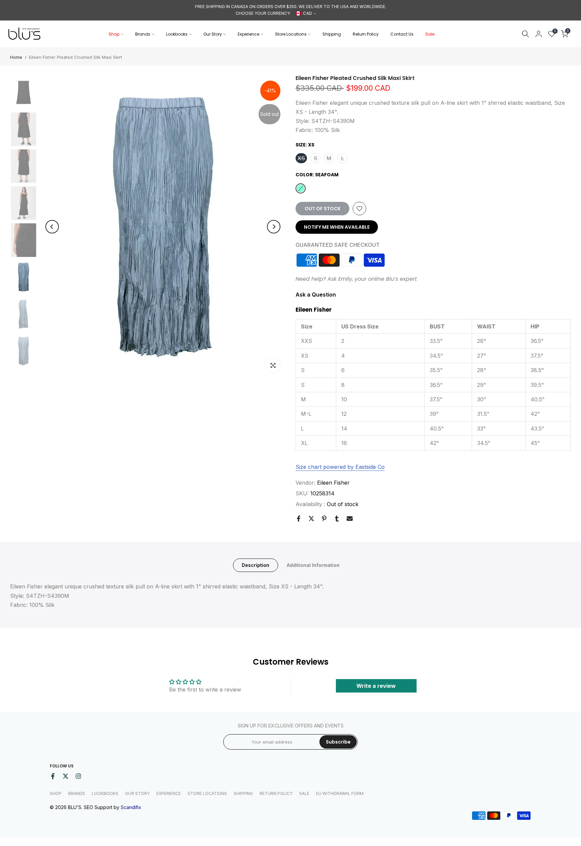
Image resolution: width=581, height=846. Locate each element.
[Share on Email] (350, 519)
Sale (429, 34)
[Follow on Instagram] (78, 776)
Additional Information (313, 565)
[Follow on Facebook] (53, 776)
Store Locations (291, 34)
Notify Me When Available (337, 227)
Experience (248, 34)
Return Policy (366, 34)
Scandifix (131, 807)
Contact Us (402, 34)
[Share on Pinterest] (324, 519)
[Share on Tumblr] (337, 519)
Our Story (212, 34)
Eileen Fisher (333, 482)
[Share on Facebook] (299, 519)
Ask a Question (316, 294)
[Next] (273, 226)
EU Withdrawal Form (339, 793)
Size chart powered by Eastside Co (340, 466)
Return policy (276, 793)
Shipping (331, 34)
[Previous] (52, 226)
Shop (114, 34)
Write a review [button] (376, 685)
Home (16, 57)
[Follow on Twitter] (66, 776)
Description (255, 565)
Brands (142, 34)
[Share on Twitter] (311, 519)
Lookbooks (177, 34)
